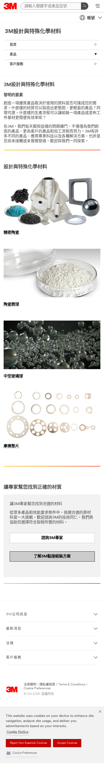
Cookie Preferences (37, 688)
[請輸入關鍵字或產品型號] (84, 6)
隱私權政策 (47, 684)
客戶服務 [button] (14, 657)
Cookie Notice (18, 732)
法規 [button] (10, 643)
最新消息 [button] (14, 628)
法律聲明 (30, 684)
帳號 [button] (91, 18)
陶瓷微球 (11, 305)
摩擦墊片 (11, 446)
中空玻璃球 (13, 376)
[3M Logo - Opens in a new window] (10, 6)
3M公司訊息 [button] (17, 614)
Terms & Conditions (71, 684)
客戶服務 (16, 64)
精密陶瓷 (11, 233)
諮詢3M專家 (52, 538)
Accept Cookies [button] (67, 743)
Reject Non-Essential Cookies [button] (28, 743)
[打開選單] (98, 6)
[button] (22, 753)
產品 (13, 54)
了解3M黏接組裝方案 (52, 556)
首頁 (13, 45)
